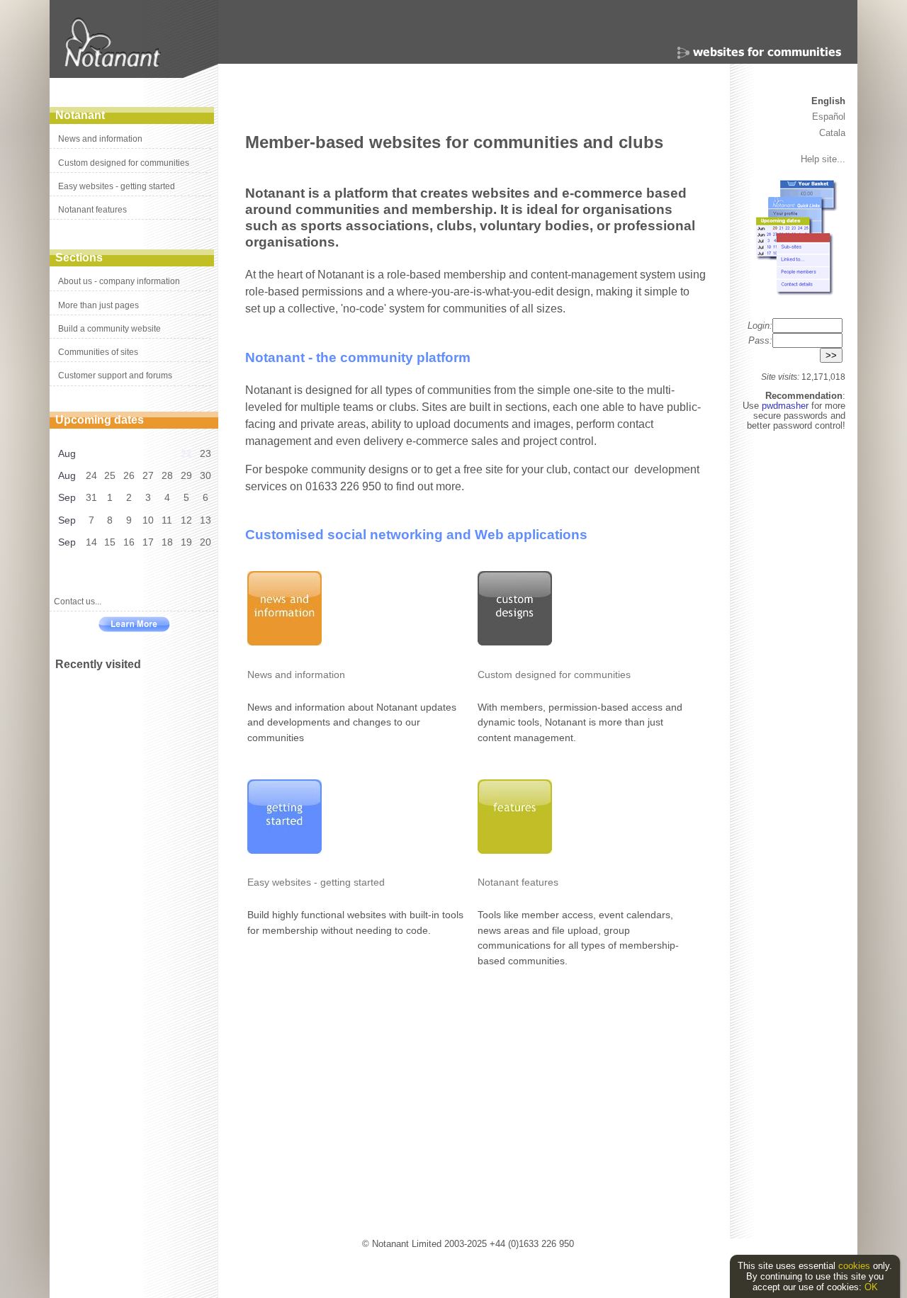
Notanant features (92, 210)
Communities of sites (98, 352)
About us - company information (119, 281)
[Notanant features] (515, 850)
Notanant (80, 115)
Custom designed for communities (123, 163)
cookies (854, 1265)
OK (871, 1287)
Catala (832, 133)
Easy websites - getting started (116, 186)
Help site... (823, 159)
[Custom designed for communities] (515, 642)
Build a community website (109, 329)
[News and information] (284, 642)
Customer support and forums (115, 375)
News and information (100, 139)
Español (828, 116)
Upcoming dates (99, 420)
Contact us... (77, 601)
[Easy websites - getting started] (284, 850)
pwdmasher (786, 405)
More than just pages (98, 305)
